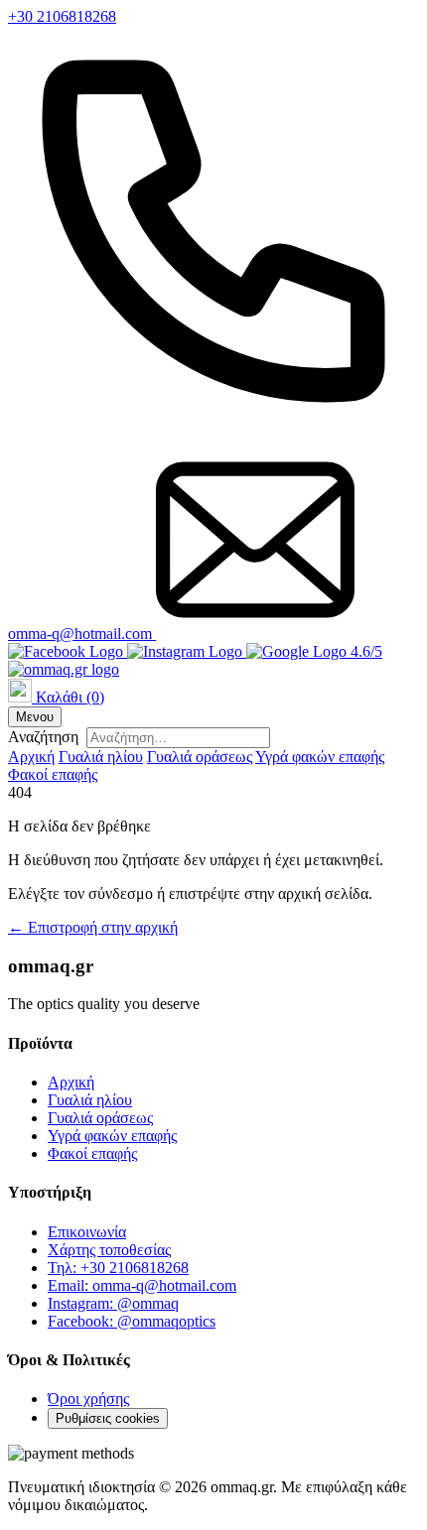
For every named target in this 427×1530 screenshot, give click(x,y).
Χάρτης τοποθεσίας (109, 1249)
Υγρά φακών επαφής (319, 756)
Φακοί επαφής (52, 774)
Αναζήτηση (43, 736)
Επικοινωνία (87, 1231)
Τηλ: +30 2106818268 (118, 1267)
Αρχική (31, 756)
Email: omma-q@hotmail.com (142, 1285)
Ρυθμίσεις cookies (108, 1418)
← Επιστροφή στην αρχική (93, 927)
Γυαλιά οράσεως (199, 756)
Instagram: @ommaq (113, 1303)
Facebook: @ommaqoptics (131, 1321)
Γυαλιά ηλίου (101, 756)
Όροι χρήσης (88, 1398)
